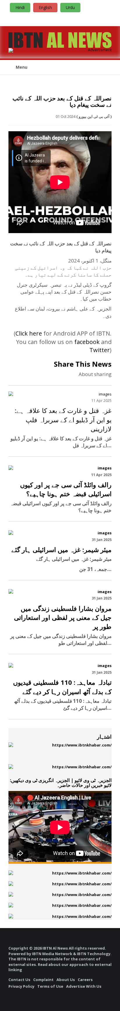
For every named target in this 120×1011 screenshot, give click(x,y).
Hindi (20, 7)
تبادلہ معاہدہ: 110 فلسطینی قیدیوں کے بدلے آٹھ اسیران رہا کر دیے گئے (62, 687)
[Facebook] (79, 19)
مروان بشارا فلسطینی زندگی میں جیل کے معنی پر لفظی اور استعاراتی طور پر (63, 617)
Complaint (43, 979)
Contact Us (19, 979)
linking (15, 969)
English (45, 7)
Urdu (70, 7)
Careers (85, 979)
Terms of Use (50, 986)
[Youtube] (87, 19)
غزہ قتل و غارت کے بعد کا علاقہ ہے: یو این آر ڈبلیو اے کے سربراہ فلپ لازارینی (63, 419)
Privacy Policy (21, 986)
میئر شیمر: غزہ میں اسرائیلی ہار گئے (61, 549)
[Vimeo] (101, 19)
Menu (21, 67)
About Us (66, 979)
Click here (28, 333)
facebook (87, 342)
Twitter (99, 350)
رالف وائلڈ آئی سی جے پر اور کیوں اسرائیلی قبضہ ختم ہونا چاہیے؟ (66, 489)
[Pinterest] (109, 19)
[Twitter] (94, 19)
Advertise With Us (83, 986)
